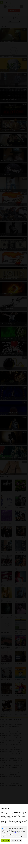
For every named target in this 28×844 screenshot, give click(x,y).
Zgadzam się (5, 840)
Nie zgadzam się (16, 840)
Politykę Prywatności (19, 832)
